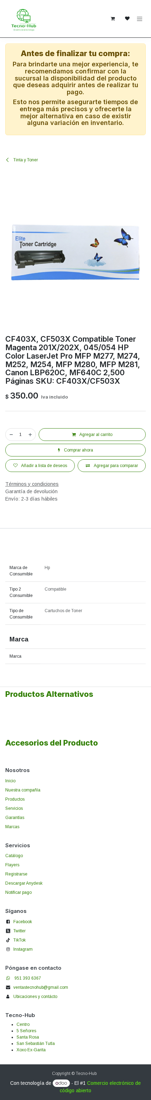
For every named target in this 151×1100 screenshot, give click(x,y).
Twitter (19, 930)
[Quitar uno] (11, 435)
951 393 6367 (27, 978)
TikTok (19, 940)
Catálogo (14, 855)
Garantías (14, 817)
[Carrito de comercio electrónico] (113, 19)
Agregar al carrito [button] (95, 434)
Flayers (12, 864)
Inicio (10, 780)
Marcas (12, 826)
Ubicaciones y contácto (35, 996)
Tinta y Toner (25, 159)
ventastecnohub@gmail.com (40, 987)
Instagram (23, 949)
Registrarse (16, 874)
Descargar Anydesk (23, 883)
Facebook (22, 921)
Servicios (14, 808)
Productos (15, 799)
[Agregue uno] (30, 435)
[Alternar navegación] (139, 18)
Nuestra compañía (22, 790)
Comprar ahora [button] (78, 450)
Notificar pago (18, 892)
